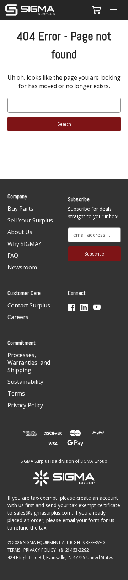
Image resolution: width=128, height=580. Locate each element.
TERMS (13, 550)
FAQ (12, 255)
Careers (17, 317)
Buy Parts (20, 209)
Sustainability (25, 382)
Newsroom (22, 267)
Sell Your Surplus (30, 220)
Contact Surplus (28, 305)
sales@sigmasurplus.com (43, 512)
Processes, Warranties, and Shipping (28, 362)
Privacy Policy (25, 405)
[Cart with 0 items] (95, 10)
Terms (16, 393)
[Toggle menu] (113, 10)
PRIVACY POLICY (39, 550)
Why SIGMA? (24, 244)
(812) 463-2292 (74, 550)
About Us (19, 232)
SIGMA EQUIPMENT (42, 542)
